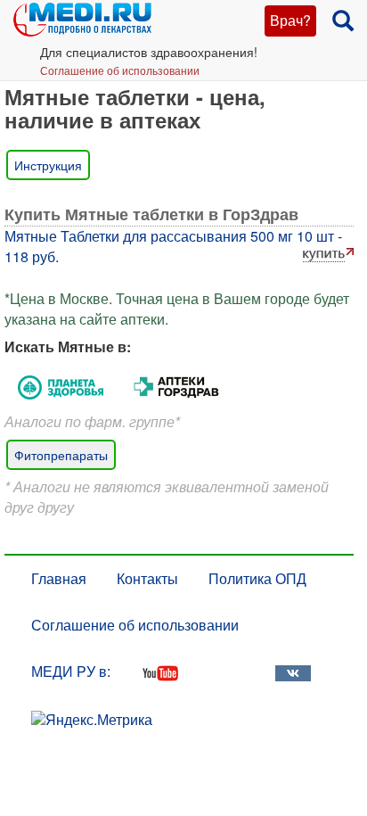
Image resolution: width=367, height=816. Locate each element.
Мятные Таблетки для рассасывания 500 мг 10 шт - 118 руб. (173, 246)
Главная (58, 578)
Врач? (290, 20)
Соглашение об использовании (120, 70)
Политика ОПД (257, 578)
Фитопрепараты (61, 455)
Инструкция (48, 165)
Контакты (147, 578)
